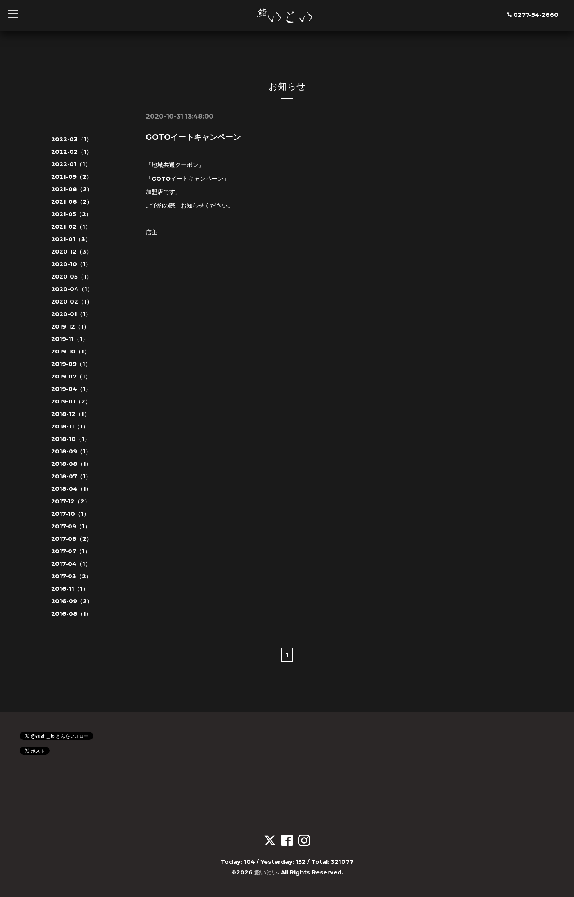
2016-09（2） (72, 601)
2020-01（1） (71, 314)
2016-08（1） (71, 613)
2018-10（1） (70, 438)
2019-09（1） (71, 364)
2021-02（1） (71, 226)
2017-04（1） (71, 563)
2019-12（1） (70, 326)
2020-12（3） (71, 251)
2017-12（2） (70, 501)
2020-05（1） (71, 276)
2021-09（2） (71, 176)
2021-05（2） (71, 214)
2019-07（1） (71, 376)
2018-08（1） (71, 463)
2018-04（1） (71, 488)
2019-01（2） (71, 401)
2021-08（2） (72, 189)
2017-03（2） (71, 576)
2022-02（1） (71, 151)
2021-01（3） (71, 239)
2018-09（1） (71, 451)
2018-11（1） (70, 426)
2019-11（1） (69, 339)
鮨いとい (266, 872)
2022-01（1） (71, 164)
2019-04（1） (71, 389)
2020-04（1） (72, 289)
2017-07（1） (71, 551)
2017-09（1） (71, 526)
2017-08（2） (71, 538)
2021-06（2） (72, 201)
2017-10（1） (70, 513)
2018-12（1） (70, 413)
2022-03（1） (71, 139)
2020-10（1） (71, 264)
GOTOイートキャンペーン (193, 137)
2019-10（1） (70, 351)
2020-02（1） (72, 301)
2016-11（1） (70, 588)
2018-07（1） (71, 476)
